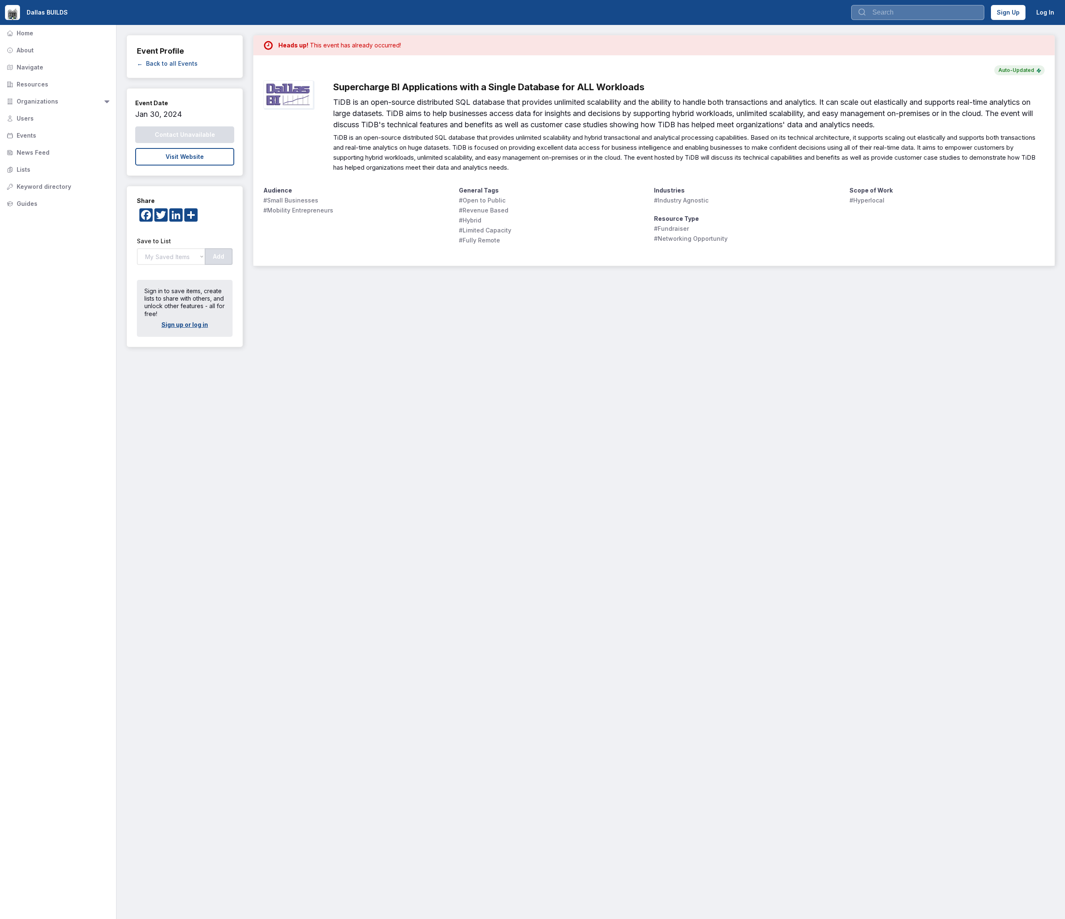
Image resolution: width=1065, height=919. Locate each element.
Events (20, 135)
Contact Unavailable (185, 134)
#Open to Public (482, 200)
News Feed (27, 152)
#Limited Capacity (485, 230)
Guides (21, 203)
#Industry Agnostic (681, 200)
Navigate (24, 67)
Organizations (31, 101)
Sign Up (1008, 12)
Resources (26, 84)
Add (218, 256)
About (19, 50)
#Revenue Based (483, 210)
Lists (17, 169)
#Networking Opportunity (691, 238)
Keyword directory (38, 186)
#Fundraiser (671, 228)
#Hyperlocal (867, 200)
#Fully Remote (479, 240)
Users (19, 118)
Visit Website (185, 156)
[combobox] (917, 12)
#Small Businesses (290, 200)
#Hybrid (470, 220)
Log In (1045, 12)
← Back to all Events (167, 63)
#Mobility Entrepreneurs (298, 210)
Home (19, 33)
